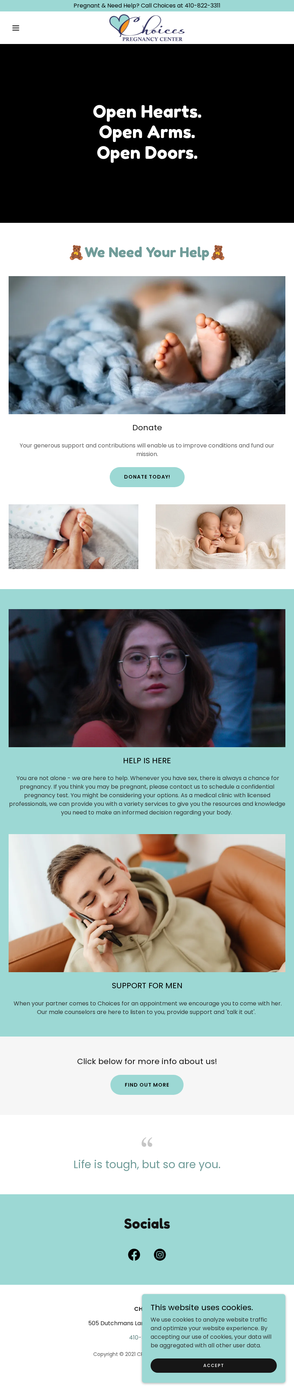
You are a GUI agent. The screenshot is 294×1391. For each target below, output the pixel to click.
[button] (29, 28)
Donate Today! (147, 476)
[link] (147, 27)
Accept (213, 1365)
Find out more (147, 1084)
